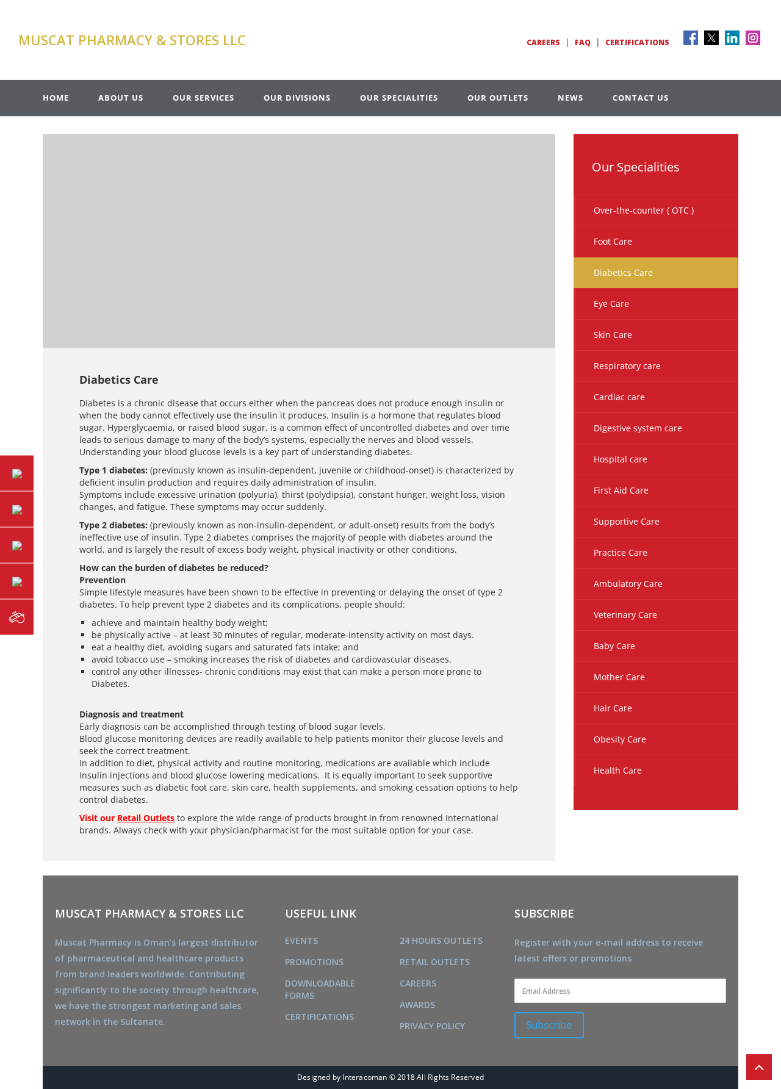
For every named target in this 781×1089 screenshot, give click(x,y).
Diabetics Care (623, 272)
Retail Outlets (435, 962)
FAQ (583, 42)
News (570, 97)
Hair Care (613, 708)
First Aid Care (621, 490)
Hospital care (620, 459)
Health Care (618, 770)
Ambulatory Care (628, 583)
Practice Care (620, 552)
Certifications (637, 42)
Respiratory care (627, 366)
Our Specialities (399, 97)
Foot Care (613, 241)
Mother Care (619, 677)
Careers (543, 42)
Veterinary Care (625, 614)
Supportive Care (627, 521)
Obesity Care (620, 739)
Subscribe (549, 1025)
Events (301, 940)
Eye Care (611, 303)
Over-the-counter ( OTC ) (644, 210)
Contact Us (641, 97)
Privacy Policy (432, 1026)
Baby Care (614, 646)
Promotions (314, 962)
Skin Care (613, 334)
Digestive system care (638, 428)
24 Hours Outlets (441, 940)
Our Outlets (497, 97)
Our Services (203, 97)
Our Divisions (297, 97)
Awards (417, 1004)
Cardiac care (619, 397)
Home (56, 97)
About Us (120, 97)
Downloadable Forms (320, 989)
